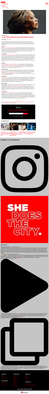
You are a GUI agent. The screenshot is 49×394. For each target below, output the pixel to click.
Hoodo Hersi (8, 72)
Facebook (26, 377)
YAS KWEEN (14, 102)
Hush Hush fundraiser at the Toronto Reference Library (11, 64)
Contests (3, 385)
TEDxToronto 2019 (5, 77)
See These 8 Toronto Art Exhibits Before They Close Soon (5, 133)
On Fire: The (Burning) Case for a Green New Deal (19, 85)
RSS (25, 379)
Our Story (3, 376)
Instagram (27, 378)
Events (14, 382)
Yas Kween (3, 70)
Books (14, 379)
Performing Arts (16, 378)
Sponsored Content (4, 384)
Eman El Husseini (15, 72)
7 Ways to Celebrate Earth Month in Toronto (31, 133)
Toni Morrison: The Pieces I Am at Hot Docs (9, 54)
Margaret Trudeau (11, 101)
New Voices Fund (4, 378)
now (25, 98)
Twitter (26, 376)
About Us (14, 383)
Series (14, 377)
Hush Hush (6, 101)
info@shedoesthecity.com (29, 384)
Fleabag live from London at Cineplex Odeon (9, 47)
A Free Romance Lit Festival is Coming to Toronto (22, 133)
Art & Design (15, 380)
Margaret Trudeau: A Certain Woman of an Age (9, 92)
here (2, 61)
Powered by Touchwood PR (24, 389)
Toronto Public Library (10, 66)
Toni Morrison (22, 101)
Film (14, 376)
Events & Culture (4, 35)
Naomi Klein (17, 101)
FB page (3, 74)
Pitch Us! (2, 377)
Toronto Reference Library (6, 102)
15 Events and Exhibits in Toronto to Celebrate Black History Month (14, 133)
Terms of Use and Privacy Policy (30, 385)
